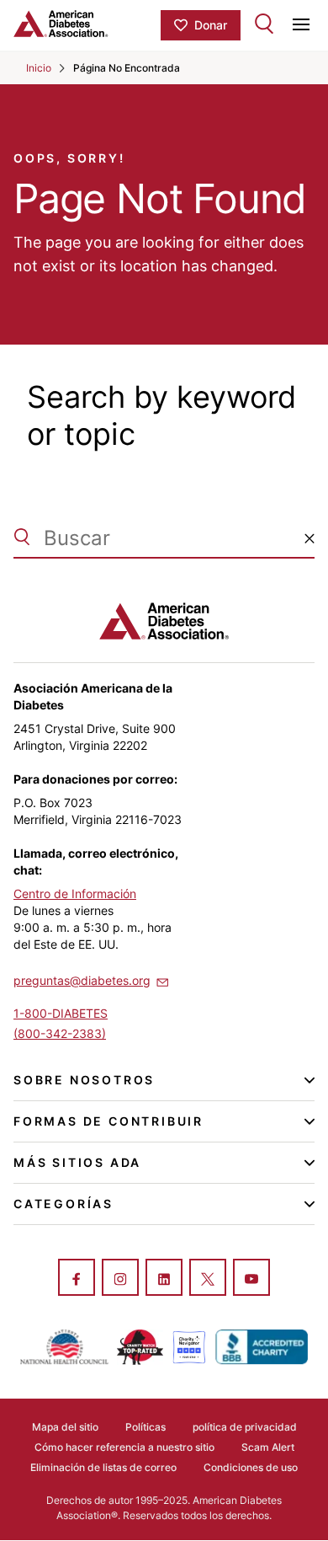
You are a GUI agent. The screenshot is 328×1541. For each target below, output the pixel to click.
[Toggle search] (264, 23)
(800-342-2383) (59, 1033)
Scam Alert (267, 1447)
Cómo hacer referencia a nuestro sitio (124, 1447)
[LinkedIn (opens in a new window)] (164, 1279)
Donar (210, 25)
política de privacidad (245, 1427)
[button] (309, 538)
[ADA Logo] (87, 23)
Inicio (38, 68)
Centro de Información (74, 893)
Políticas (145, 1427)
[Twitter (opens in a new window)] (207, 1279)
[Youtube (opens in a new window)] (251, 1279)
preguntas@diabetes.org (82, 980)
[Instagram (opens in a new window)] (120, 1279)
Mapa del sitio (65, 1427)
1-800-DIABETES (60, 1013)
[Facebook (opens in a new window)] (76, 1279)
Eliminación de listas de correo (103, 1467)
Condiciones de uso (251, 1467)
